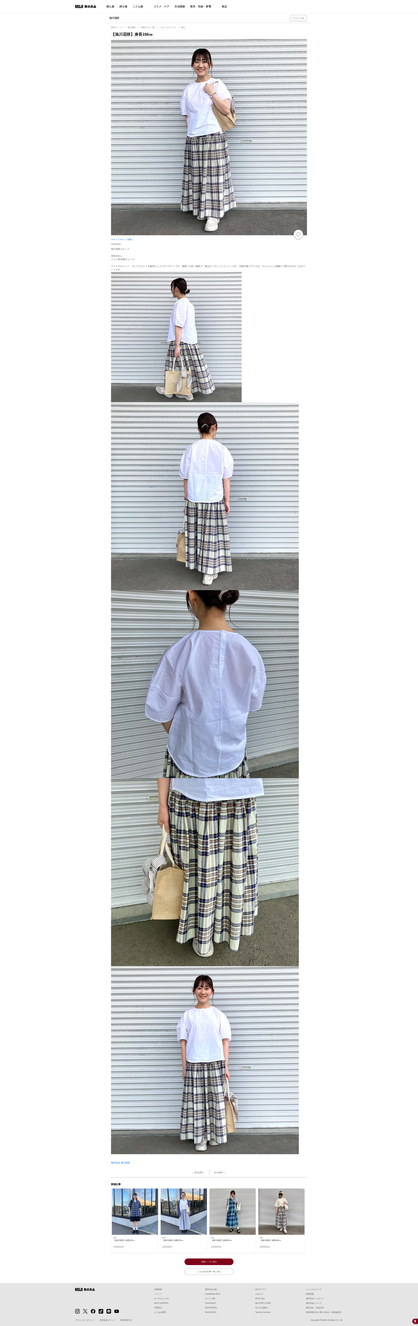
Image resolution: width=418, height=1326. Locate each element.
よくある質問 (160, 1312)
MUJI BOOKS (211, 1308)
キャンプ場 (210, 1298)
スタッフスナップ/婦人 (122, 239)
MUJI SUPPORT (161, 1303)
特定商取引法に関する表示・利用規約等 (323, 1312)
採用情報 (310, 1294)
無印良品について (314, 1303)
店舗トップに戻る (209, 1262)
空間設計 (158, 1308)
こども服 (138, 6)
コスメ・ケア (161, 6)
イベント (158, 1294)
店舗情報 (158, 1289)
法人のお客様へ (262, 1308)
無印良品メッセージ (315, 1298)
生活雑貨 (180, 6)
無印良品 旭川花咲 (120, 1162)
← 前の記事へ (198, 1172)
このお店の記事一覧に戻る (209, 1271)
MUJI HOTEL (211, 1312)
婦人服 (110, 6)
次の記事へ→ (220, 1172)
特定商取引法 (126, 1320)
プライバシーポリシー (85, 1320)
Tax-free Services (263, 1312)
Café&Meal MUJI (212, 1294)
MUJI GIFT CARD (263, 1303)
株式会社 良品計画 (315, 1308)
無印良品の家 (211, 1289)
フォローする (298, 18)
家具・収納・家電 (200, 6)
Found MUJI (210, 1303)
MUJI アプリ (260, 1289)
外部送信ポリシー (107, 1320)
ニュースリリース (314, 1289)
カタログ (259, 1294)
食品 (224, 6)
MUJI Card (260, 1298)
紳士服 (123, 6)
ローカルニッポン (162, 1298)
